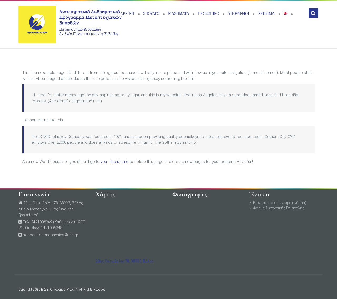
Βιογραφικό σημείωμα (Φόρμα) (279, 203)
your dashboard (114, 161)
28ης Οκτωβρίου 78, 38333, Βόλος (125, 261)
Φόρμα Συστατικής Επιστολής (278, 208)
